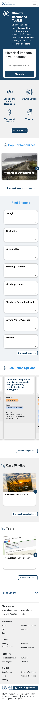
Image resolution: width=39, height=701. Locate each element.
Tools (4, 676)
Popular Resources (28, 676)
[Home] (9, 3)
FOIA (33, 694)
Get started (18, 130)
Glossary (24, 644)
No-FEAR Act (27, 696)
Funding (5, 680)
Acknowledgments (28, 626)
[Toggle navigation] (35, 4)
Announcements (27, 647)
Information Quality (10, 696)
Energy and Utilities (14, 408)
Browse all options (26, 451)
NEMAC (24, 662)
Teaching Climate (9, 614)
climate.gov (6, 662)
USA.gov (24, 658)
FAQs (23, 614)
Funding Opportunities (7, 645)
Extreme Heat (12, 400)
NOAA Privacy (8, 694)
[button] (37, 168)
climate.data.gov (8, 658)
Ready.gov (6, 699)
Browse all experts (26, 353)
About (4, 626)
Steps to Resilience (28, 672)
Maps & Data (26, 610)
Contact (5, 633)
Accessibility (22, 694)
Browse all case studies (23, 514)
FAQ (3, 629)
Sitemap (24, 629)
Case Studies (7, 672)
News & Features (9, 610)
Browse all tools (27, 578)
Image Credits (9, 592)
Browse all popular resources (19, 188)
